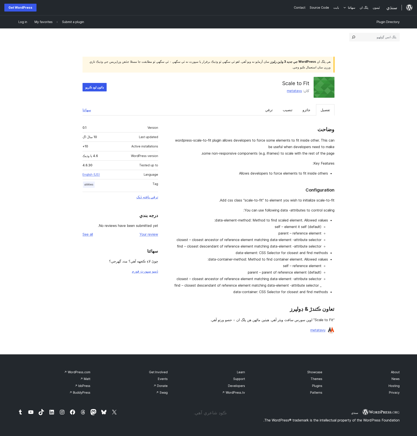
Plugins (317, 386)
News (396, 379)
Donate (160, 386)
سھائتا (87, 110)
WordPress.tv (233, 392)
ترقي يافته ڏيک (147, 197)
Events (163, 379)
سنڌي (354, 413)
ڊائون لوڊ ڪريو (94, 87)
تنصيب (287, 110)
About (395, 372)
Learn (241, 372)
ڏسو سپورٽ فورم (145, 271)
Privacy (394, 392)
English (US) (91, 174)
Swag (162, 392)
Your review (148, 234)
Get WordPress (20, 7)
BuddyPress (79, 392)
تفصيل (325, 110)
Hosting (394, 386)
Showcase (314, 372)
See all (88, 234)
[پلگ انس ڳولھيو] (353, 37)
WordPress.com (77, 372)
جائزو (306, 110)
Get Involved (158, 372)
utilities (88, 184)
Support (239, 379)
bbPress (82, 386)
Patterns (316, 392)
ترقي (269, 110)
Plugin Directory (388, 22)
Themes (316, 379)
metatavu (294, 91)
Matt (85, 379)
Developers (236, 386)
